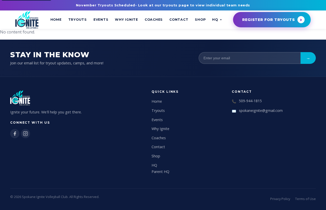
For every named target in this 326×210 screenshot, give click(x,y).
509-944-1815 (250, 100)
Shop (200, 19)
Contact (178, 19)
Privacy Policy (280, 198)
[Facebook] (14, 133)
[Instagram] (25, 133)
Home (56, 19)
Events (100, 19)
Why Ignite (126, 19)
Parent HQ (160, 171)
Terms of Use (305, 198)
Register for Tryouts (268, 19)
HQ (215, 19)
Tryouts (77, 19)
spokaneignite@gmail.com (261, 110)
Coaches (154, 19)
